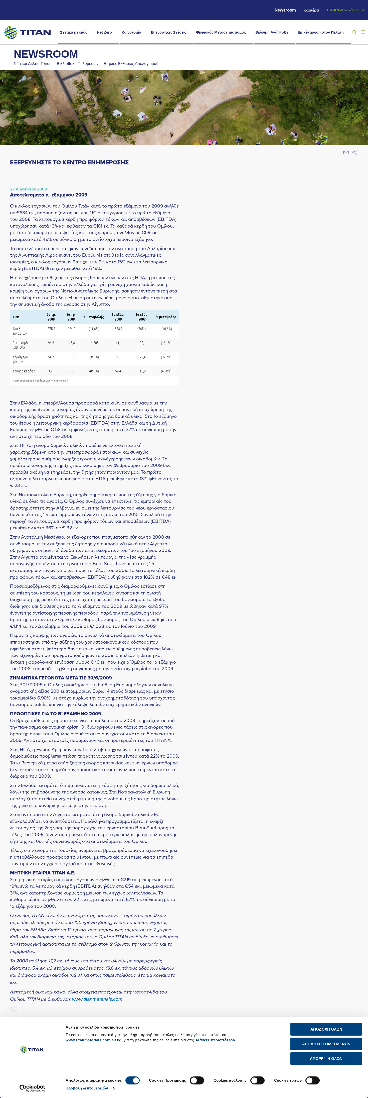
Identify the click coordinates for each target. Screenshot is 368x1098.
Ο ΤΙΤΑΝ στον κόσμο (341, 10)
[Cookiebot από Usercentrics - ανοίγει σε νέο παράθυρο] (32, 1088)
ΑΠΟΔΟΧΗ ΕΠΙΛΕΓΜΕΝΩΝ (326, 1044)
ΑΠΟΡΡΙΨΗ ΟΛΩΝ (326, 1058)
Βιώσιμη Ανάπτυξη (271, 32)
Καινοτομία (131, 32)
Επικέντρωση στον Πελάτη (321, 32)
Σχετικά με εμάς (73, 32)
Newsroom (285, 10)
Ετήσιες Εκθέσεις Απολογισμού (131, 63)
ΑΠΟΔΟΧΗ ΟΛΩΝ (326, 1029)
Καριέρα (311, 10)
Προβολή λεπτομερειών (87, 1088)
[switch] (197, 1080)
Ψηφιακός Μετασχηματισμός (221, 32)
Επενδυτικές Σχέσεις (168, 32)
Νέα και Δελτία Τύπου (33, 63)
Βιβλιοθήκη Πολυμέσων (77, 63)
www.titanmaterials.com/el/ (91, 1040)
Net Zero (104, 32)
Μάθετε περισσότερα (215, 1040)
